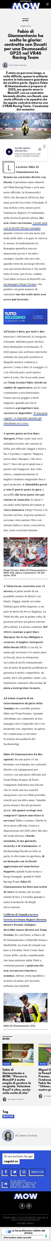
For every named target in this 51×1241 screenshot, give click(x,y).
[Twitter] (14, 1172)
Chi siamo (21, 1223)
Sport (25, 21)
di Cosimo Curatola (17, 65)
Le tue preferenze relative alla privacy (28, 1231)
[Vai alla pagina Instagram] (29, 1206)
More (6, 1039)
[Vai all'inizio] (25, 1196)
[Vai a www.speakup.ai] (44, 146)
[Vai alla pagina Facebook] (22, 1206)
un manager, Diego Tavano (20, 284)
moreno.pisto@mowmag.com (22, 1187)
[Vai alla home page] (25, 6)
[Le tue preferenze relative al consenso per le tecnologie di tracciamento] (46, 1236)
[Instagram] (24, 1172)
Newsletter (37, 1172)
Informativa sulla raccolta (17, 1237)
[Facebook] (5, 1172)
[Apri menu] (47, 4)
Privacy (30, 1223)
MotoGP (7, 1064)
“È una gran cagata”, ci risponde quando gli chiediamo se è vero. (25, 418)
